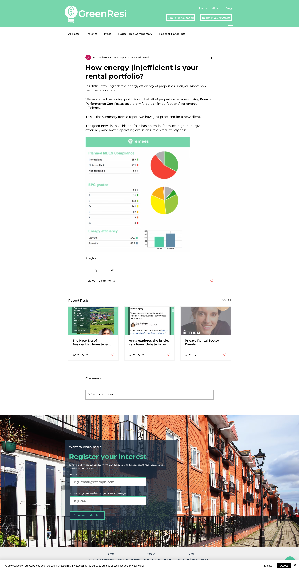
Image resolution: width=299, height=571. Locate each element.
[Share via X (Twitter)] (95, 270)
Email (74, 474)
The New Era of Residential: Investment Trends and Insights (92, 342)
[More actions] (211, 57)
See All (226, 300)
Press (107, 33)
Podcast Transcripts (172, 33)
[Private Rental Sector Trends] (206, 321)
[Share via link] (112, 270)
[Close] (295, 565)
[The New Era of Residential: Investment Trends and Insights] (93, 321)
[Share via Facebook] (87, 270)
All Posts (74, 33)
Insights (92, 33)
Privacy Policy (136, 565)
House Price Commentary (135, 33)
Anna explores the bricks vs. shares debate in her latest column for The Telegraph (149, 342)
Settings (268, 565)
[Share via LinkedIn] (104, 270)
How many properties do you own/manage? (98, 493)
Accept (284, 565)
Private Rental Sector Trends (202, 342)
